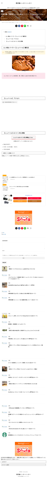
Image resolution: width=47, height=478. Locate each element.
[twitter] (16, 26)
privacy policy (25, 471)
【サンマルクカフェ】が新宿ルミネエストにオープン (20, 422)
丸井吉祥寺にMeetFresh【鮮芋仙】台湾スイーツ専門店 (21, 285)
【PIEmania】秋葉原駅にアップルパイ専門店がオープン (21, 408)
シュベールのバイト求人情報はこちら (23, 137)
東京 (3, 232)
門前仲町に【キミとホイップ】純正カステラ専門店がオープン (22, 338)
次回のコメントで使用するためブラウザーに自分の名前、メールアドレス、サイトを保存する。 (20, 255)
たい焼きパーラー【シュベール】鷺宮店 (16, 36)
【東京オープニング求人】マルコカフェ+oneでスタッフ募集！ (23, 369)
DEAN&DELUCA (28, 195)
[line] (25, 26)
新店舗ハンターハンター (24, 3)
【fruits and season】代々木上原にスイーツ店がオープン (21, 428)
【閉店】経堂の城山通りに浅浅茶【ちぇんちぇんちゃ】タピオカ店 (23, 330)
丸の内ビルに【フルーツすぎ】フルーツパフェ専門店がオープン (23, 392)
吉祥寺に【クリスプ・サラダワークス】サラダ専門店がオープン (23, 377)
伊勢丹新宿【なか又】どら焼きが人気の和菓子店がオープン (22, 293)
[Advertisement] (23, 88)
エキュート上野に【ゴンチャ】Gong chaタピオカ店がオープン (23, 315)
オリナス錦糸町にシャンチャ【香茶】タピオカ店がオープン (22, 362)
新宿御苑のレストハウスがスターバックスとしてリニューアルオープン (24, 435)
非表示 (9, 32)
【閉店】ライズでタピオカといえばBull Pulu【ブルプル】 (21, 269)
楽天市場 (19, 198)
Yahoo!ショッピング (33, 198)
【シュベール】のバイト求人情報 (14, 41)
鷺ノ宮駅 (4, 234)
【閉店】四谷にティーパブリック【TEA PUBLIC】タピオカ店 (22, 383)
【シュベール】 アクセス (12, 39)
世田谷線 (20, 471)
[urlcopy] (31, 26)
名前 (3, 250)
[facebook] (19, 26)
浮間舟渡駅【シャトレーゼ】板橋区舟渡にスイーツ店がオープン (23, 299)
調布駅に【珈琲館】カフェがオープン (17, 324)
